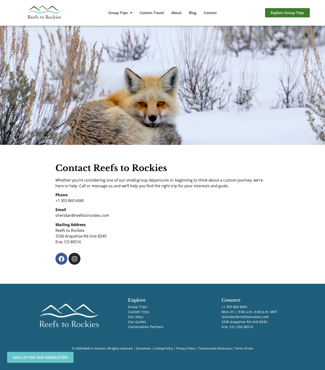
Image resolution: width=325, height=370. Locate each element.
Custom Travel (152, 12)
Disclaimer (143, 348)
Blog (192, 12)
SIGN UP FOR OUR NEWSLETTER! (40, 357)
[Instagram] (74, 259)
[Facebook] (61, 259)
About (176, 12)
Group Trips (118, 12)
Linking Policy (163, 348)
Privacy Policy (185, 348)
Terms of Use (244, 348)
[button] (120, 13)
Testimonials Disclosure (214, 348)
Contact (210, 12)
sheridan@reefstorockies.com (245, 316)
